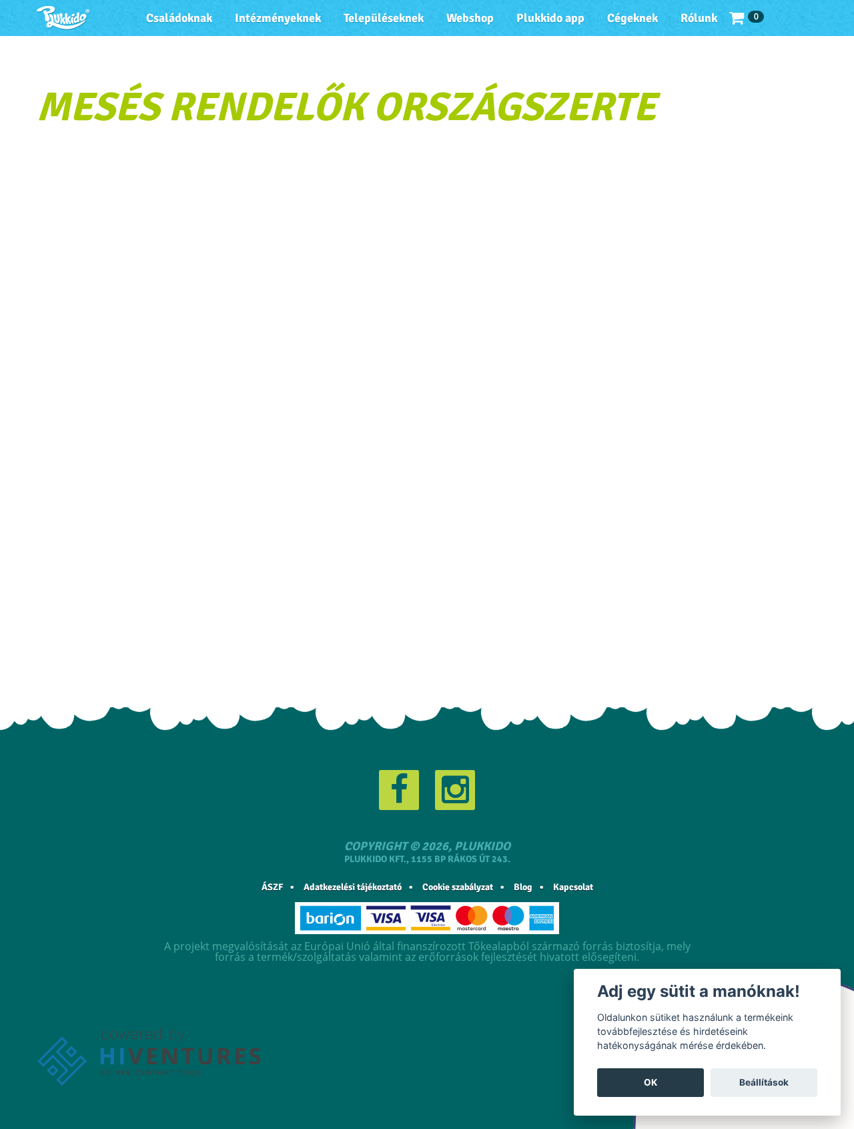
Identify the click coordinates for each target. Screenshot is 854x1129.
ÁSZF (272, 887)
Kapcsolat (573, 887)
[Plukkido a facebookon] (399, 790)
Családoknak (179, 18)
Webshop (470, 18)
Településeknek (384, 18)
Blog (523, 887)
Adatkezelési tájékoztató (353, 887)
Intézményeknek (278, 18)
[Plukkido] (63, 18)
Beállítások (764, 1082)
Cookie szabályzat (457, 887)
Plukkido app (550, 18)
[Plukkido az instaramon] (455, 790)
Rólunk (699, 18)
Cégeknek (632, 18)
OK (650, 1082)
